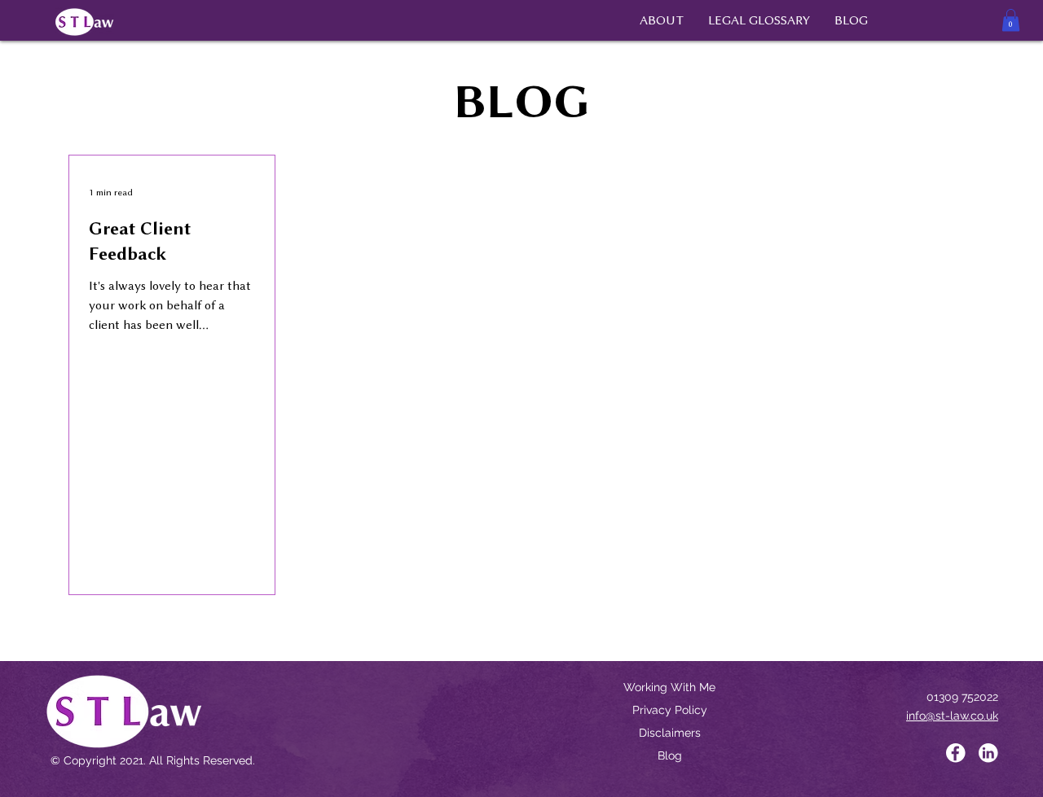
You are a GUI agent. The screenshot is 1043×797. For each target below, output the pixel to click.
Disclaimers (670, 732)
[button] (1010, 20)
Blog (670, 755)
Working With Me (669, 687)
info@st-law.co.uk (952, 715)
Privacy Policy (669, 709)
